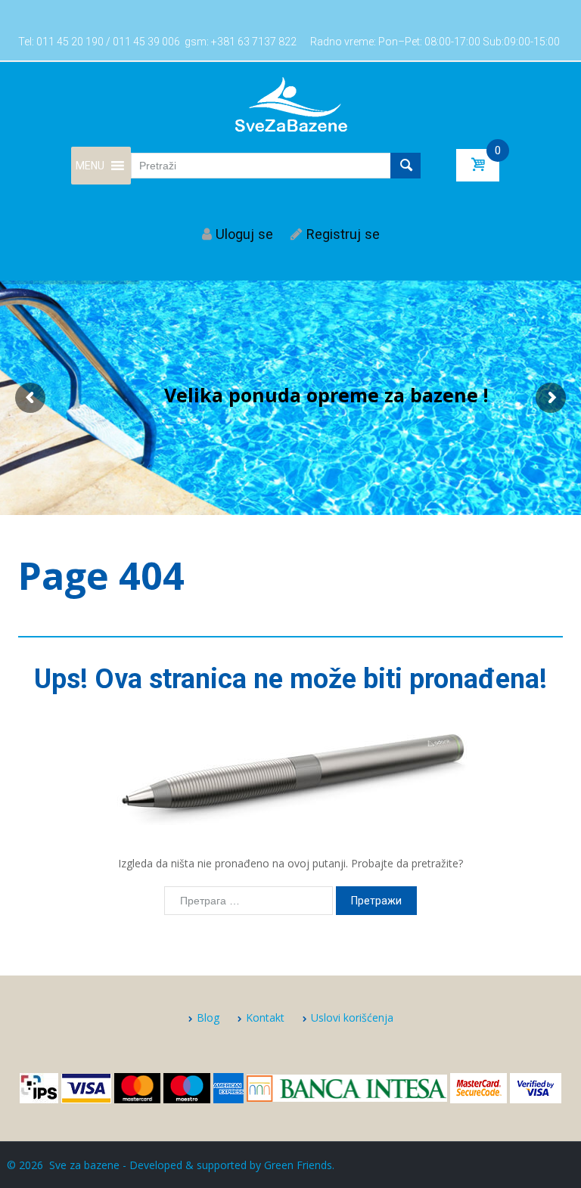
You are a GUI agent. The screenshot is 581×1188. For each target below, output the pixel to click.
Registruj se (343, 234)
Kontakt (265, 1017)
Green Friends (298, 1165)
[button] (90, 166)
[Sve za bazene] (291, 104)
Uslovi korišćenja (352, 1017)
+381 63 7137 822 (254, 42)
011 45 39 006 (146, 42)
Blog (208, 1017)
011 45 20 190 (70, 42)
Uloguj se (244, 234)
